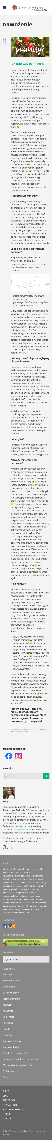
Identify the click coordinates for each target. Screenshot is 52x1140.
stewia (6, 902)
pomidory (35, 889)
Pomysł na (8, 1022)
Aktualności (8, 974)
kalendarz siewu (10, 879)
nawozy (42, 882)
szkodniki (14, 902)
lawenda (21, 882)
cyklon (41, 869)
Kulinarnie (8, 1010)
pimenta (6, 889)
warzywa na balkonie (38, 906)
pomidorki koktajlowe (20, 889)
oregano (19, 886)
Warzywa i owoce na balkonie (17, 1065)
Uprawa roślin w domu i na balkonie (21, 1059)
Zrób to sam (9, 1071)
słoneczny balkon (26, 902)
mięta (28, 882)
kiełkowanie (38, 879)
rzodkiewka (8, 899)
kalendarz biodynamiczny (14, 876)
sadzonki (18, 899)
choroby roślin (24, 869)
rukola (37, 896)
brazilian (13, 869)
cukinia (34, 869)
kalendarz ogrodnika (34, 876)
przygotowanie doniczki (26, 892)
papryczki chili (29, 886)
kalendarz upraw (25, 879)
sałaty (25, 899)
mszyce (35, 882)
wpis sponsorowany (11, 909)
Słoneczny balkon (11, 1047)
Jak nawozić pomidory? (28, 63)
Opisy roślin (9, 1016)
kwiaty (14, 882)
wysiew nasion (27, 909)
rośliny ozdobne (27, 896)
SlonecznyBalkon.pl (37, 899)
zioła (37, 909)
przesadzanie (9, 892)
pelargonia (41, 886)
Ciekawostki (9, 986)
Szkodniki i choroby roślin (15, 1053)
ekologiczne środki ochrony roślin (17, 872)
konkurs (6, 882)
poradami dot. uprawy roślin (17, 829)
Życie (5, 1077)
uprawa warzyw (10, 906)
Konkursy (7, 1004)
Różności (7, 1034)
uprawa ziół (23, 906)
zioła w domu (25, 912)
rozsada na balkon (11, 896)
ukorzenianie (40, 902)
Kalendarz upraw (11, 998)
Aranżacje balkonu (12, 980)
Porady (6, 1028)
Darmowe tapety (11, 992)
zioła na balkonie (10, 912)
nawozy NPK (8, 886)
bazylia (6, 869)
